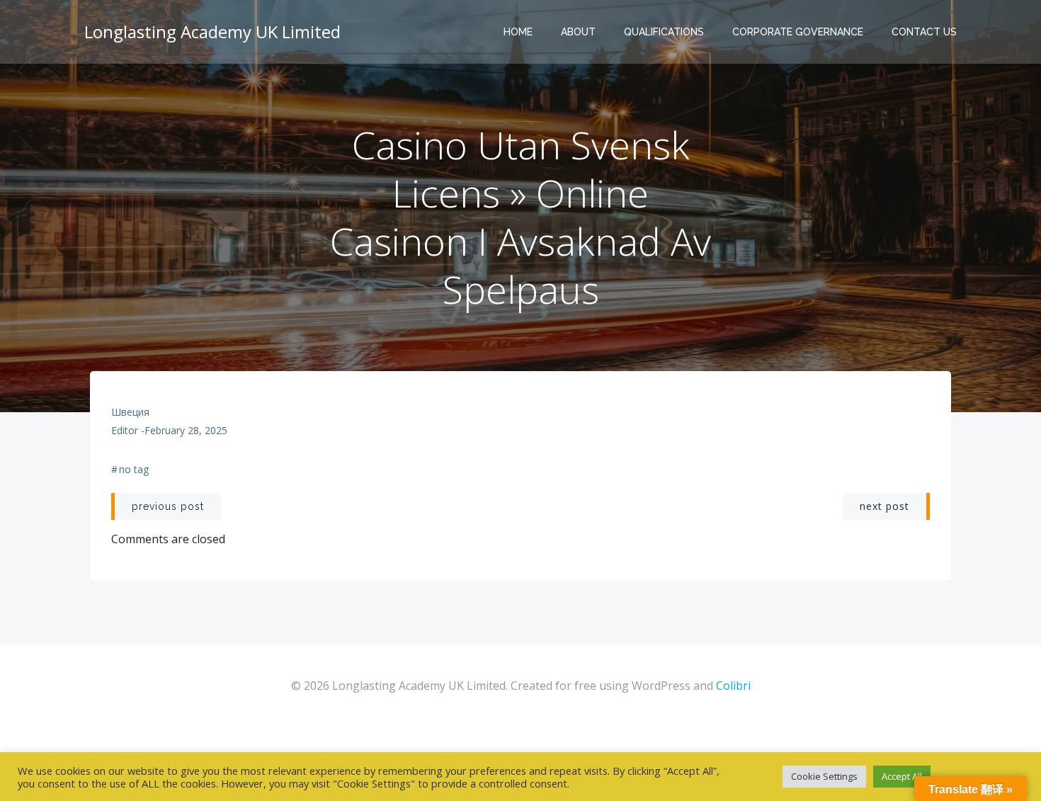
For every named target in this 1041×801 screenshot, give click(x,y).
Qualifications (664, 32)
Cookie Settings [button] (824, 776)
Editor (124, 430)
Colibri (733, 685)
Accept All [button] (902, 776)
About (578, 32)
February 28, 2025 (185, 430)
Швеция (130, 412)
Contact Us (924, 32)
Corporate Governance (797, 32)
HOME (518, 32)
